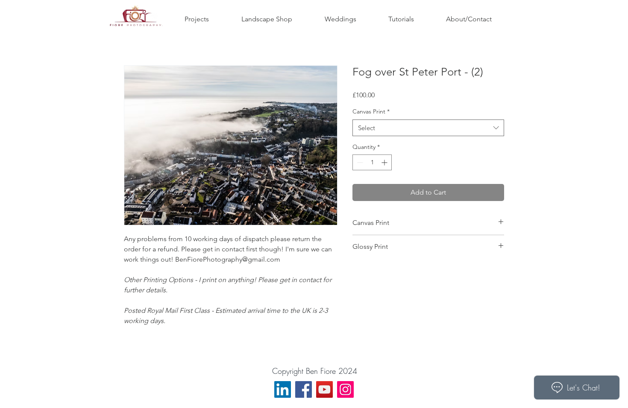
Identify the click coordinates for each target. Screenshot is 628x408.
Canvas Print (371, 111)
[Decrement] (359, 162)
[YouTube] (324, 389)
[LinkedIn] (282, 389)
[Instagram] (345, 389)
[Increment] (385, 162)
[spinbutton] (372, 162)
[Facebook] (303, 389)
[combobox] (428, 127)
